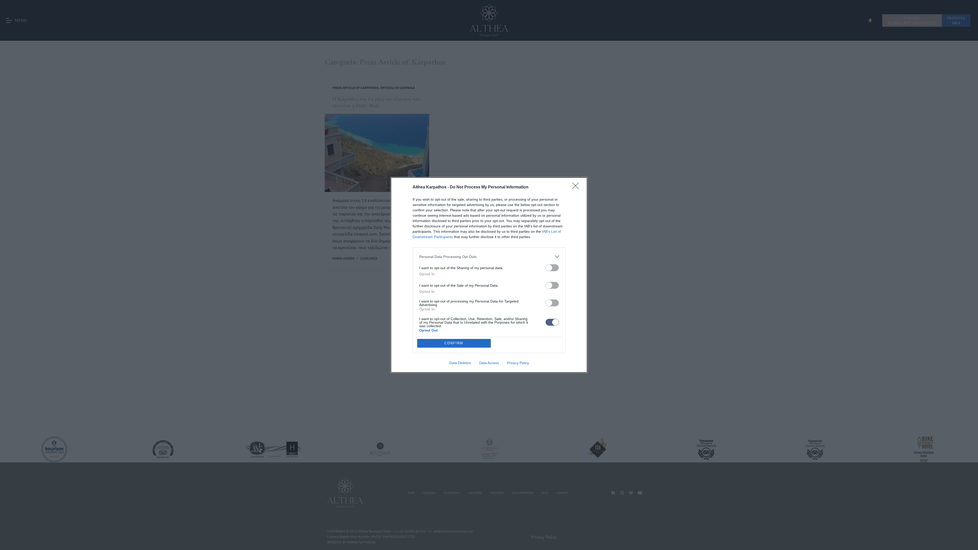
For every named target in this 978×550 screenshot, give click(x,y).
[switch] (552, 267)
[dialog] (489, 275)
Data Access (489, 363)
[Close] (577, 187)
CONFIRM (453, 343)
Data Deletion (460, 363)
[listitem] (489, 256)
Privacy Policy (518, 363)
